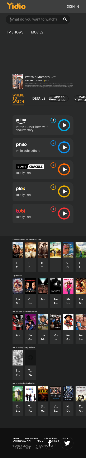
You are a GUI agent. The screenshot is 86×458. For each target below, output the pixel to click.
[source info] (52, 120)
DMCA (38, 447)
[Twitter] (67, 443)
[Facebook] (49, 443)
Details (38, 98)
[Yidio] (16, 6)
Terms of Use (22, 447)
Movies (37, 32)
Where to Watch (18, 98)
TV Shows (15, 32)
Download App (22, 440)
